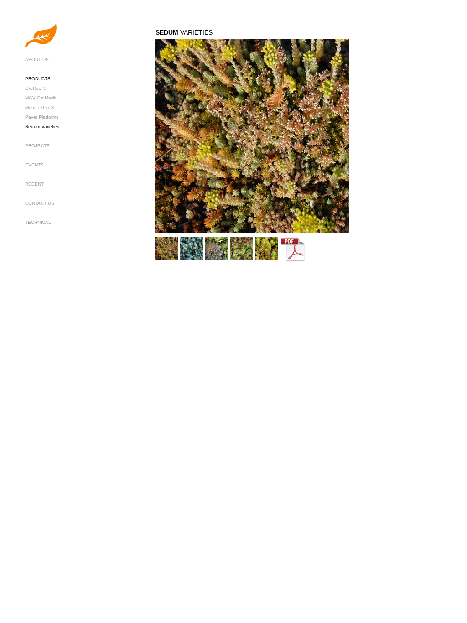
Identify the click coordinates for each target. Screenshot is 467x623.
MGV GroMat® (40, 97)
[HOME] (41, 45)
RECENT (34, 184)
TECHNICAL (38, 222)
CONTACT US (39, 203)
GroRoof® (35, 88)
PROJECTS (37, 145)
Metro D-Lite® (39, 107)
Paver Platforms (41, 116)
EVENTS (34, 164)
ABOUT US (37, 59)
